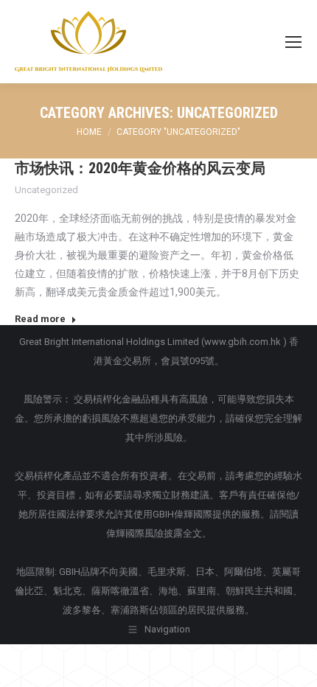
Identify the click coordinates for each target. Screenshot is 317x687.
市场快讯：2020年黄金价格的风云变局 (140, 168)
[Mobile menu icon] (293, 42)
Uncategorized (46, 189)
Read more (40, 318)
